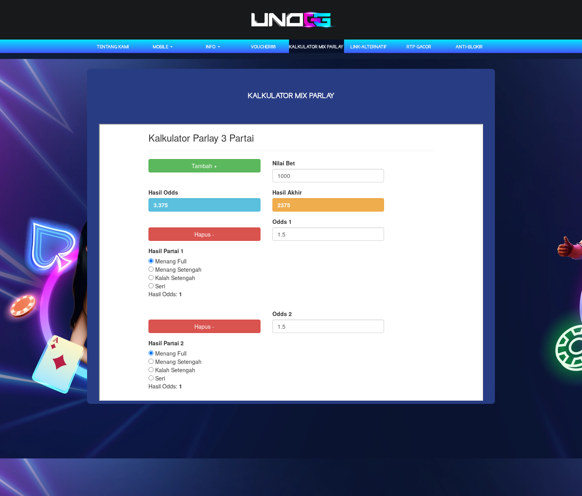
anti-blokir (469, 47)
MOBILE (161, 47)
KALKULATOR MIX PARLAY (316, 47)
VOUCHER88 (263, 47)
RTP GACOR (419, 47)
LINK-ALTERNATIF (368, 47)
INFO (211, 47)
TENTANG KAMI (113, 47)
